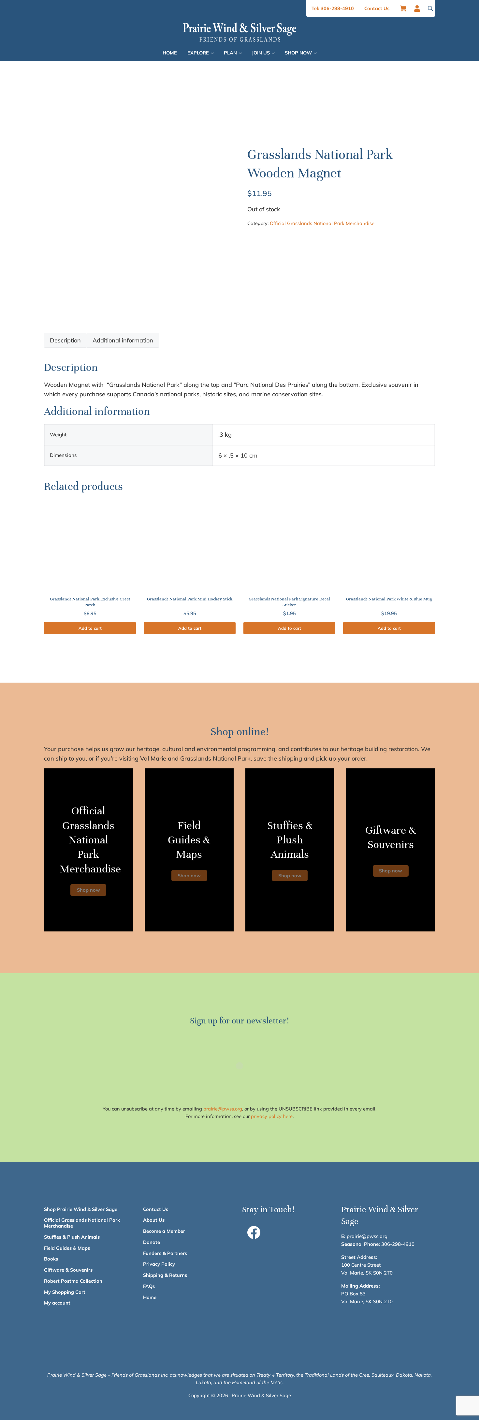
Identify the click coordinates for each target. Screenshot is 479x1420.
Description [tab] (65, 340)
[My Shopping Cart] (403, 8)
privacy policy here (272, 1116)
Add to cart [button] (90, 628)
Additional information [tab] (123, 340)
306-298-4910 (397, 1244)
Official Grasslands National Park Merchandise (322, 223)
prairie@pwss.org (222, 1109)
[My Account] (419, 8)
